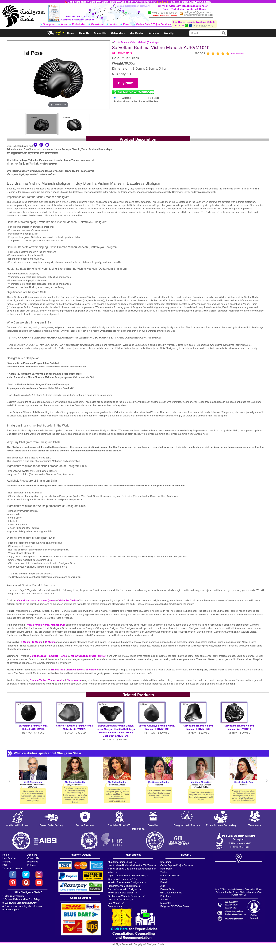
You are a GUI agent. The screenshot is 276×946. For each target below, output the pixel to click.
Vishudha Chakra (27, 600)
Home (70, 33)
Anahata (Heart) (47, 600)
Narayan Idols (75, 669)
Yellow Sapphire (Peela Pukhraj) (88, 656)
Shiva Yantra (74, 680)
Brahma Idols (58, 669)
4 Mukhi (26, 642)
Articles (153, 33)
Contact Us (100, 33)
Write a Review (237, 53)
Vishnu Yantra (56, 680)
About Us (84, 33)
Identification (137, 33)
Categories (117, 33)
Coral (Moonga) (39, 656)
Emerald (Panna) (58, 656)
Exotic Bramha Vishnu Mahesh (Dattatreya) (136, 42)
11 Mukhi (50, 642)
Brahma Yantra (38, 680)
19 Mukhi (37, 642)
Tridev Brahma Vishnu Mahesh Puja (45, 624)
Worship (168, 33)
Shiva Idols (91, 669)
